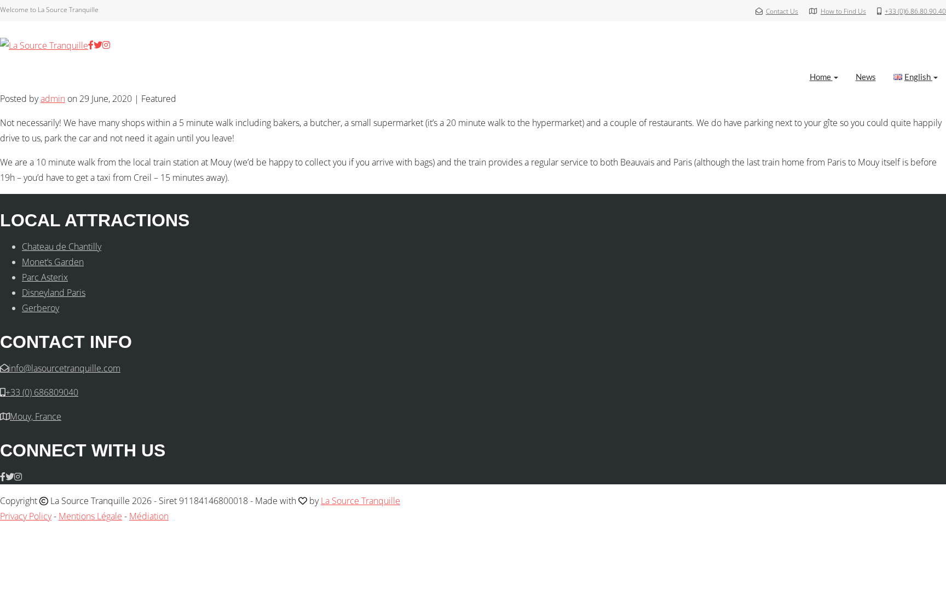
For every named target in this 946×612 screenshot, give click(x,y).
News (866, 77)
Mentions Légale (90, 516)
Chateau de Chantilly (61, 247)
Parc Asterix (45, 277)
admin (53, 99)
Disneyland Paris (53, 293)
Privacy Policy (25, 516)
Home (821, 77)
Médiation (149, 516)
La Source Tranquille (360, 501)
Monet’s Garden (53, 262)
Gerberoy (40, 308)
